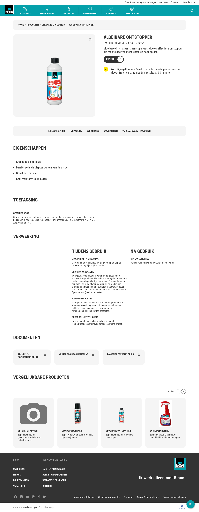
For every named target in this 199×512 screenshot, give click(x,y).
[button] (190, 504)
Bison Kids (111, 13)
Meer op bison (132, 13)
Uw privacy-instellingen (84, 497)
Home (21, 24)
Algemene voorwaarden (109, 497)
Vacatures (163, 2)
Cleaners (47, 24)
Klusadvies (25, 13)
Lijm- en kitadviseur (54, 469)
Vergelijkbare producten (136, 130)
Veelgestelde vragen (146, 2)
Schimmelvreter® (160, 430)
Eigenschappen (56, 130)
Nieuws (17, 474)
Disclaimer (129, 497)
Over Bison (130, 2)
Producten (69, 13)
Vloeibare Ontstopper (81, 24)
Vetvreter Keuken (28, 430)
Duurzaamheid (90, 13)
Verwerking (93, 130)
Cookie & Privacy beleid (148, 497)
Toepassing (75, 130)
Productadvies (47, 13)
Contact (174, 2)
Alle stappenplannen (55, 474)
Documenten (111, 130)
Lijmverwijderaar (72, 430)
